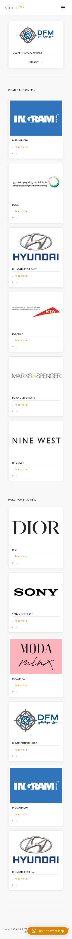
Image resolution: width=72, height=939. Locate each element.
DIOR (14, 550)
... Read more (19, 147)
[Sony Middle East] (36, 592)
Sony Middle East (22, 614)
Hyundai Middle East (24, 269)
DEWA (15, 204)
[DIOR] (36, 527)
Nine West (18, 462)
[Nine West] (36, 440)
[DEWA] (36, 182)
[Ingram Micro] (36, 118)
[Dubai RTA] (36, 311)
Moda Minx (18, 678)
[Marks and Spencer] (36, 376)
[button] (47, 931)
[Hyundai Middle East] (36, 247)
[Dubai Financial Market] (36, 721)
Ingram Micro (20, 140)
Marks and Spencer (23, 398)
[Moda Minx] (36, 656)
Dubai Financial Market (26, 743)
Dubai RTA (17, 333)
